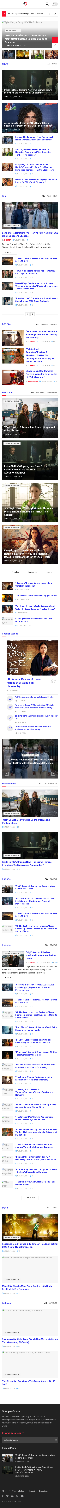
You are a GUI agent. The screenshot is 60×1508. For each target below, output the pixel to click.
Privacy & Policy (18, 1491)
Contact (31, 1491)
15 (32, 277)
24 (32, 1151)
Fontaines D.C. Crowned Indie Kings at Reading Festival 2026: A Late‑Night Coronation (27, 39)
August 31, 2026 (11, 96)
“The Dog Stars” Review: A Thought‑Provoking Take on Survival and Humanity (34, 1092)
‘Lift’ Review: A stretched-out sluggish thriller (36, 596)
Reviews (53, 879)
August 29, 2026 (22, 292)
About (4, 1491)
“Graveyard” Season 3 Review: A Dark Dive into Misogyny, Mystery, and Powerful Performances (34, 901)
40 (32, 174)
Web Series (40, 393)
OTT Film (44, 324)
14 (32, 1059)
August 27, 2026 (22, 1151)
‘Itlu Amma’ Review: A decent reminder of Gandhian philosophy (24, 683)
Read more (9, 252)
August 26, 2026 (22, 1163)
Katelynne (31, 341)
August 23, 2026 (9, 1388)
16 (32, 935)
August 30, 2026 (22, 174)
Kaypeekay (31, 365)
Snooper (7, 240)
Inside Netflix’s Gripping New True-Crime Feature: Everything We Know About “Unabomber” (28, 91)
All (48, 64)
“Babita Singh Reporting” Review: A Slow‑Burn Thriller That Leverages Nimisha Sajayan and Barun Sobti (40, 355)
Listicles (53, 1303)
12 (32, 305)
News (54, 64)
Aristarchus (33, 381)
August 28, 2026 (44, 341)
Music (54, 1208)
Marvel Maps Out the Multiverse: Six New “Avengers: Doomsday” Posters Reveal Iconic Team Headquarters (36, 286)
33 (19, 1388)
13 (21, 96)
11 (32, 143)
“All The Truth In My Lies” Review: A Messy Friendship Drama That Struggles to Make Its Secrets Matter (36, 928)
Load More (30, 1198)
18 (32, 292)
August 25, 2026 (46, 381)
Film (55, 196)
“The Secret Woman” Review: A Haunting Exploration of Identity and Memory (42, 334)
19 (32, 186)
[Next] (32, 314)
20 (19, 1346)
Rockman (10, 45)
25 (54, 365)
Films (49, 196)
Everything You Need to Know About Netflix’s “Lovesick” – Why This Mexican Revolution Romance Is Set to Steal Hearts (34, 167)
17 (21, 130)
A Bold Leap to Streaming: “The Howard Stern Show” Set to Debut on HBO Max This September (28, 124)
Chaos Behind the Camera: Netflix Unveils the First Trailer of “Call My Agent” (41, 374)
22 (32, 907)
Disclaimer (43, 1491)
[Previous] (27, 314)
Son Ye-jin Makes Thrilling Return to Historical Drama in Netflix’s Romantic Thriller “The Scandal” (33, 152)
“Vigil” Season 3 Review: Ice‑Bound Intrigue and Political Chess (41, 955)
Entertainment (13, 30)
